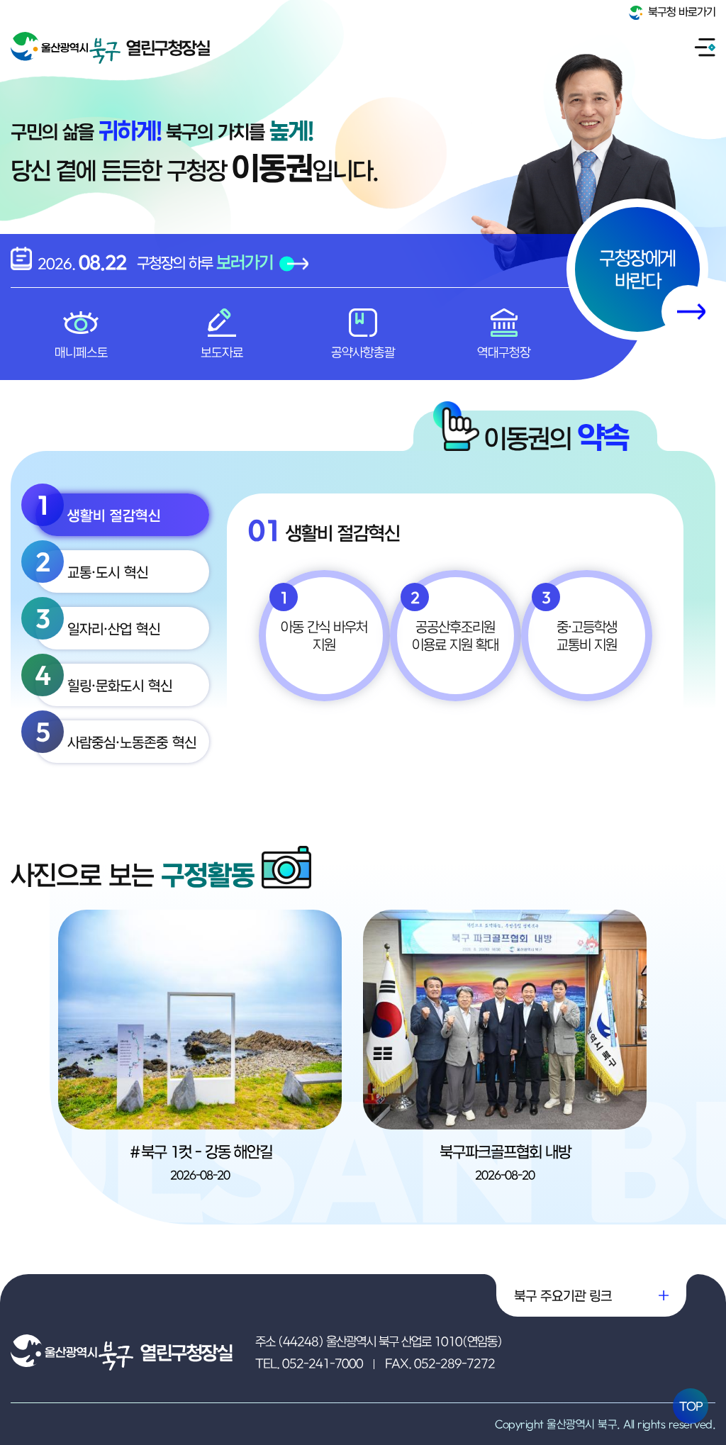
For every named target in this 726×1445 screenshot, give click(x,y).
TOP (691, 1406)
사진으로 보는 (133, 874)
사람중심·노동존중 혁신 (115, 735)
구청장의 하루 (205, 262)
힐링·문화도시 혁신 (103, 678)
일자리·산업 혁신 (97, 622)
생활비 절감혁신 (98, 508)
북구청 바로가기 (680, 11)
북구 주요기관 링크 (563, 1295)
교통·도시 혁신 (91, 565)
